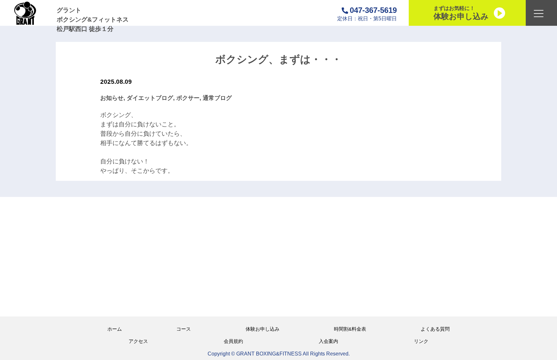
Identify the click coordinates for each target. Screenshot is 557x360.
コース (183, 329)
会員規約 (233, 341)
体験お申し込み (262, 329)
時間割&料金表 (350, 329)
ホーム (114, 329)
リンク (421, 341)
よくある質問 (435, 329)
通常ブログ (217, 98)
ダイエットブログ (150, 98)
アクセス (138, 341)
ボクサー (188, 98)
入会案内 (328, 341)
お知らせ (111, 98)
